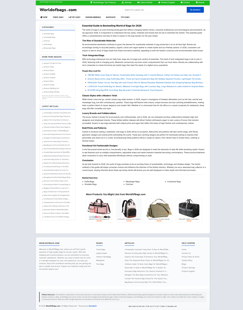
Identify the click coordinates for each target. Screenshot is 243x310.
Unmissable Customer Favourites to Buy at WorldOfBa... (147, 249)
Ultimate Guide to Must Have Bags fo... (57, 127)
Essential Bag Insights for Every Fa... (56, 170)
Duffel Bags (48, 44)
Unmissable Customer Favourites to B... (57, 113)
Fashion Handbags (93, 17)
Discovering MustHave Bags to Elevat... (58, 149)
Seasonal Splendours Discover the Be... (58, 174)
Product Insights (168, 2)
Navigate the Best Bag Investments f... (57, 138)
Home (45, 17)
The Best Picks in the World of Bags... (57, 217)
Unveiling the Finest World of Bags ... (56, 199)
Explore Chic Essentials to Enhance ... (57, 120)
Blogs (184, 264)
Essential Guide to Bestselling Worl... (56, 210)
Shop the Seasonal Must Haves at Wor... (58, 123)
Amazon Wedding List (51, 88)
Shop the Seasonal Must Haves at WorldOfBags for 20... (147, 260)
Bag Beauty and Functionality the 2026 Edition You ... (146, 282)
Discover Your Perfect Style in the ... (56, 181)
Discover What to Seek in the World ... (57, 213)
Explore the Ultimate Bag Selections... (57, 163)
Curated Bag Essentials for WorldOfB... (57, 152)
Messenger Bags (50, 48)
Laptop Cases (74, 17)
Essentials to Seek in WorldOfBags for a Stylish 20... (146, 268)
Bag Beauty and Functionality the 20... (57, 145)
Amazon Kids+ (49, 81)
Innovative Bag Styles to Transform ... (57, 159)
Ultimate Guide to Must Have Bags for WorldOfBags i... (147, 264)
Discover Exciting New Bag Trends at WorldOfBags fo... (147, 253)
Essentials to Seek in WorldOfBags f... (57, 131)
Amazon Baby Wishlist (51, 92)
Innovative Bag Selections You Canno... (58, 134)
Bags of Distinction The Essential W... (57, 192)
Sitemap (128, 2)
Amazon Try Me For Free (52, 63)
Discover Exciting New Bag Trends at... (57, 116)
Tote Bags (125, 17)
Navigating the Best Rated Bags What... (57, 177)
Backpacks (110, 17)
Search (196, 10)
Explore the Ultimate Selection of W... (57, 206)
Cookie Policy (187, 260)
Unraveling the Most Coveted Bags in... (57, 184)
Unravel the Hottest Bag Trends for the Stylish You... (146, 278)
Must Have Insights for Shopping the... (57, 195)
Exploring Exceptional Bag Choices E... (57, 156)
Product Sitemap (188, 268)
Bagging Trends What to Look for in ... (57, 188)
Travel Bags (58, 17)
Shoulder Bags (49, 34)
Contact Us (186, 253)
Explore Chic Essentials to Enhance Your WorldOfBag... (147, 257)
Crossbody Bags (49, 37)
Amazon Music (49, 70)
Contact (186, 2)
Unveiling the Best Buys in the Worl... (57, 166)
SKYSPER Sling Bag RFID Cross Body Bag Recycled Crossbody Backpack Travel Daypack (125, 90)
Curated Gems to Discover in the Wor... (57, 202)
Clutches (47, 41)
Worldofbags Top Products (104, 2)
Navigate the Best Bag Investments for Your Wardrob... (147, 275)
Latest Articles (146, 2)
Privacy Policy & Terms (190, 257)
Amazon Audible (49, 74)
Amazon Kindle (49, 85)
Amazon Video (49, 67)
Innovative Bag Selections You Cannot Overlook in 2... (146, 271)
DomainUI (93, 306)
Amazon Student (50, 77)
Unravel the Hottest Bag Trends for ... (57, 141)
